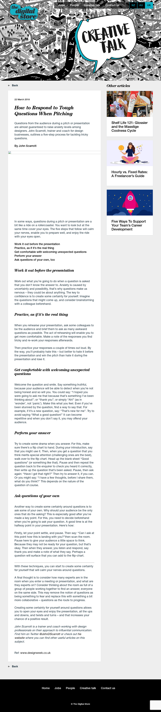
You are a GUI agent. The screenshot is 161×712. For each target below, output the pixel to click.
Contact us (112, 5)
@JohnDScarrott (49, 634)
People (74, 5)
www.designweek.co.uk (35, 652)
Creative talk (92, 5)
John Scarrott (27, 145)
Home (46, 688)
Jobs (61, 5)
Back (14, 85)
